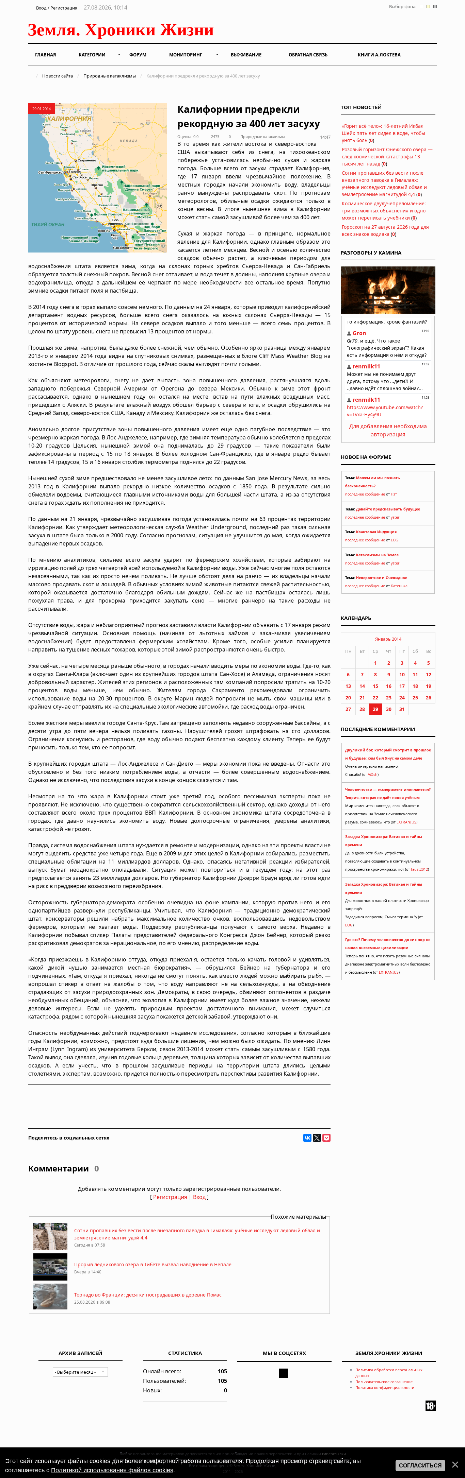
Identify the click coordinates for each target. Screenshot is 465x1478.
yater (395, 517)
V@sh (373, 774)
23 (388, 697)
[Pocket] (326, 1138)
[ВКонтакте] (307, 1138)
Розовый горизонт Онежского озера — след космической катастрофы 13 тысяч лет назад (387, 156)
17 (402, 686)
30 (388, 709)
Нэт (394, 494)
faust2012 (419, 869)
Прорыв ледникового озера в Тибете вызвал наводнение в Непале (152, 1264)
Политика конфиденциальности (384, 1387)
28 (362, 709)
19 (428, 686)
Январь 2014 (388, 639)
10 (402, 674)
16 (388, 686)
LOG (394, 540)
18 (415, 686)
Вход (199, 1197)
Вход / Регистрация (56, 8)
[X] (317, 1138)
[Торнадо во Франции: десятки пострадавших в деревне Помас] (50, 1309)
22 (375, 697)
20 (348, 697)
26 (428, 697)
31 (402, 709)
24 (402, 697)
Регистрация (170, 1197)
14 (362, 686)
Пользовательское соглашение (384, 1381)
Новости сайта (57, 76)
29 (375, 709)
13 (348, 686)
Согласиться (420, 1465)
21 (362, 697)
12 (428, 674)
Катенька (399, 586)
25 (415, 697)
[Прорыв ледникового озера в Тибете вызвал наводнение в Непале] (50, 1278)
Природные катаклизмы (109, 76)
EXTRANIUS (406, 822)
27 (348, 709)
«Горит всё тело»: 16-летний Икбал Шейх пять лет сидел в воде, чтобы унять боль (383, 133)
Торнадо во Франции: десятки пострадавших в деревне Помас (148, 1294)
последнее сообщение (365, 494)
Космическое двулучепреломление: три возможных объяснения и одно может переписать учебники (384, 210)
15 (375, 686)
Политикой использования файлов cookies (112, 1470)
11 (415, 674)
